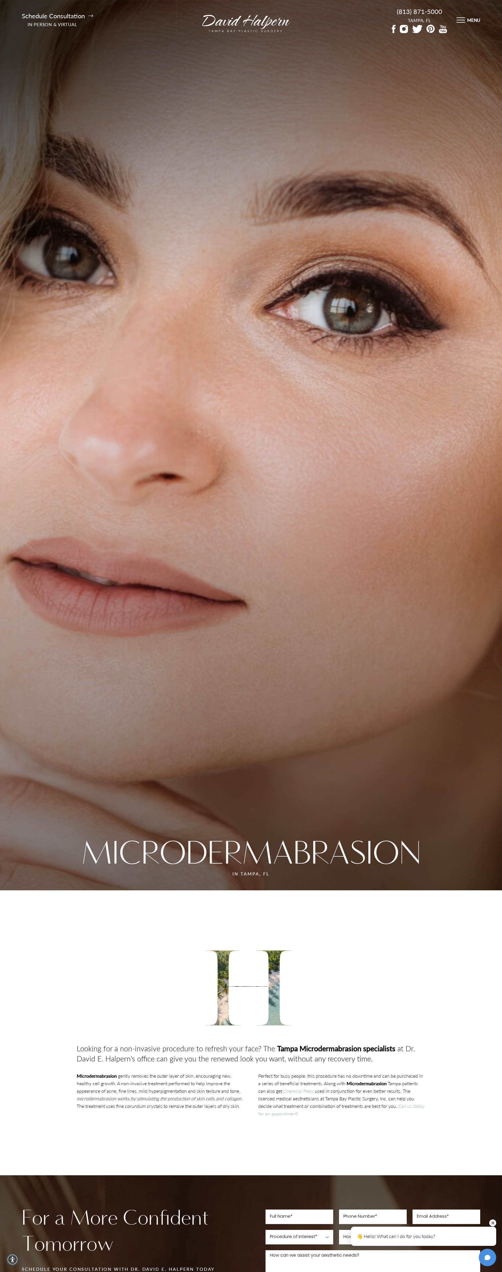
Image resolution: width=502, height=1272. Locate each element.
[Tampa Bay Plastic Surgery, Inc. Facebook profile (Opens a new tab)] (394, 29)
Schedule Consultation (53, 16)
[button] (12, 1259)
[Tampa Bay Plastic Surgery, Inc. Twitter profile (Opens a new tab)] (417, 29)
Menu (473, 20)
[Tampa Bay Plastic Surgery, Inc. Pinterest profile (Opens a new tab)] (430, 29)
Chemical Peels (298, 1091)
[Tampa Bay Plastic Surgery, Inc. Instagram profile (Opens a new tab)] (404, 29)
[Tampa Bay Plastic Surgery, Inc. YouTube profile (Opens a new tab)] (443, 29)
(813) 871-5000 (419, 11)
